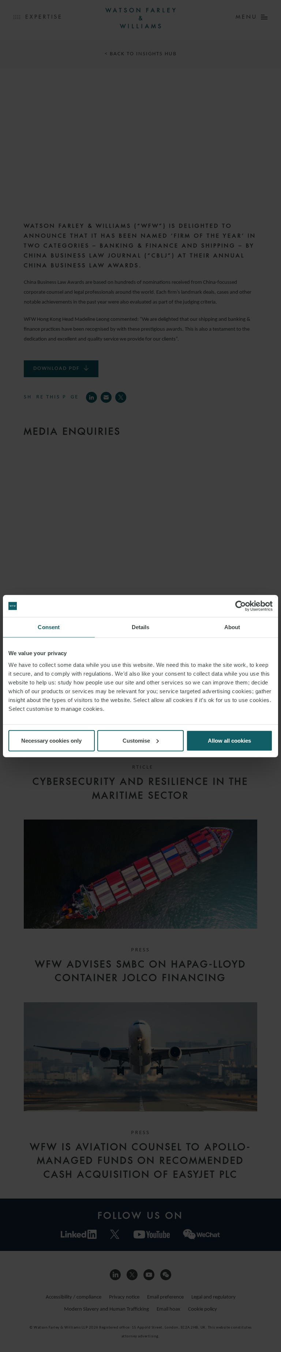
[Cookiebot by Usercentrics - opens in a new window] (241, 606)
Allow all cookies (229, 740)
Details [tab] (141, 627)
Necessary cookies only (51, 740)
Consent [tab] (49, 627)
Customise (136, 740)
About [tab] (232, 627)
